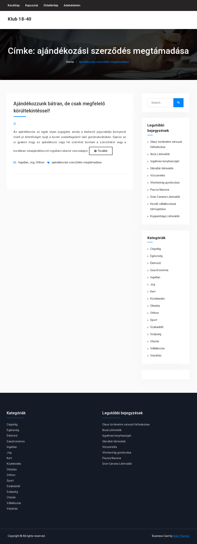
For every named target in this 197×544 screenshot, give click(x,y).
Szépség (155, 334)
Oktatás (155, 305)
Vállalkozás (157, 348)
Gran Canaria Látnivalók (165, 196)
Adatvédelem (72, 5)
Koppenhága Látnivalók (164, 216)
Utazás (154, 341)
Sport (153, 320)
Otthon (40, 162)
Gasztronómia (159, 270)
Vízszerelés (157, 175)
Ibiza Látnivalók (160, 154)
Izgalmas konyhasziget (164, 161)
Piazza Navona (159, 189)
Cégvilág (155, 249)
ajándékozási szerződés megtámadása (77, 162)
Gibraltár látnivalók (161, 168)
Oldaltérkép (50, 5)
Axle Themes (181, 535)
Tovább (102, 150)
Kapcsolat (31, 5)
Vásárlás (155, 355)
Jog (32, 162)
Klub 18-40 (19, 19)
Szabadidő (157, 327)
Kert (152, 291)
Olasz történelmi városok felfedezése (126, 424)
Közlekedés (157, 298)
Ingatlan (23, 162)
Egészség (156, 256)
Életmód (155, 263)
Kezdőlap (14, 5)
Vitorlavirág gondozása (164, 182)
